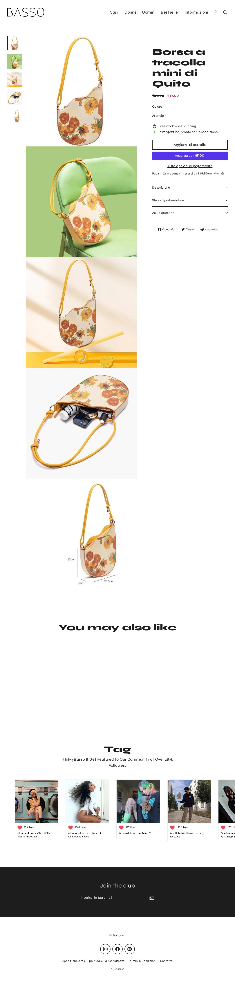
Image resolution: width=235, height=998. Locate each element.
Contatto (166, 961)
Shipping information (168, 200)
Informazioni (196, 12)
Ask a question (163, 213)
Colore (157, 106)
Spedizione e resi (74, 961)
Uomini (148, 12)
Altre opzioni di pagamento (190, 165)
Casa (114, 12)
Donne (131, 12)
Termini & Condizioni (142, 961)
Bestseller (170, 12)
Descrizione (161, 187)
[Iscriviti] (151, 898)
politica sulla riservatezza (106, 961)
